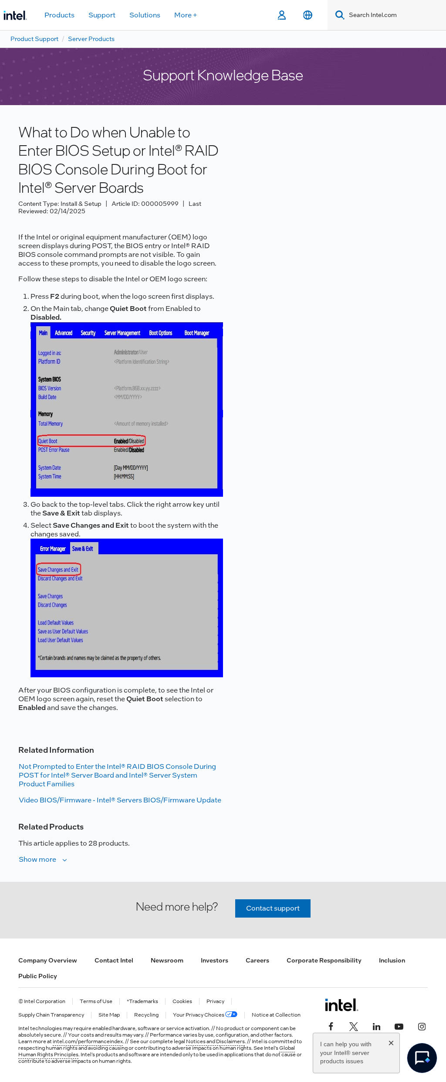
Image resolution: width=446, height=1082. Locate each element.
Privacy (215, 1001)
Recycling (146, 1015)
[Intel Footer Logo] (341, 1004)
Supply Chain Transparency (51, 1015)
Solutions (144, 15)
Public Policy (37, 976)
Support (101, 15)
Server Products (91, 39)
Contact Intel (114, 960)
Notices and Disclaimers (215, 1041)
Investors (214, 960)
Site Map (109, 1015)
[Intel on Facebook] (331, 1025)
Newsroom (167, 960)
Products (59, 15)
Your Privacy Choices (199, 1015)
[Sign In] (281, 15)
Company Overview (47, 960)
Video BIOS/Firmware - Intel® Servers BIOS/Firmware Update (120, 800)
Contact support (273, 908)
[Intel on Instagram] (422, 1025)
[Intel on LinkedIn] (376, 1025)
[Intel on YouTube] (399, 1025)
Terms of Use (96, 1001)
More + (185, 15)
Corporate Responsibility (324, 960)
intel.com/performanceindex (88, 1041)
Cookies (182, 1001)
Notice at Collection (276, 1015)
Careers (257, 960)
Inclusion (392, 960)
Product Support (34, 39)
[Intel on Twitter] (354, 1025)
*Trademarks (142, 1001)
